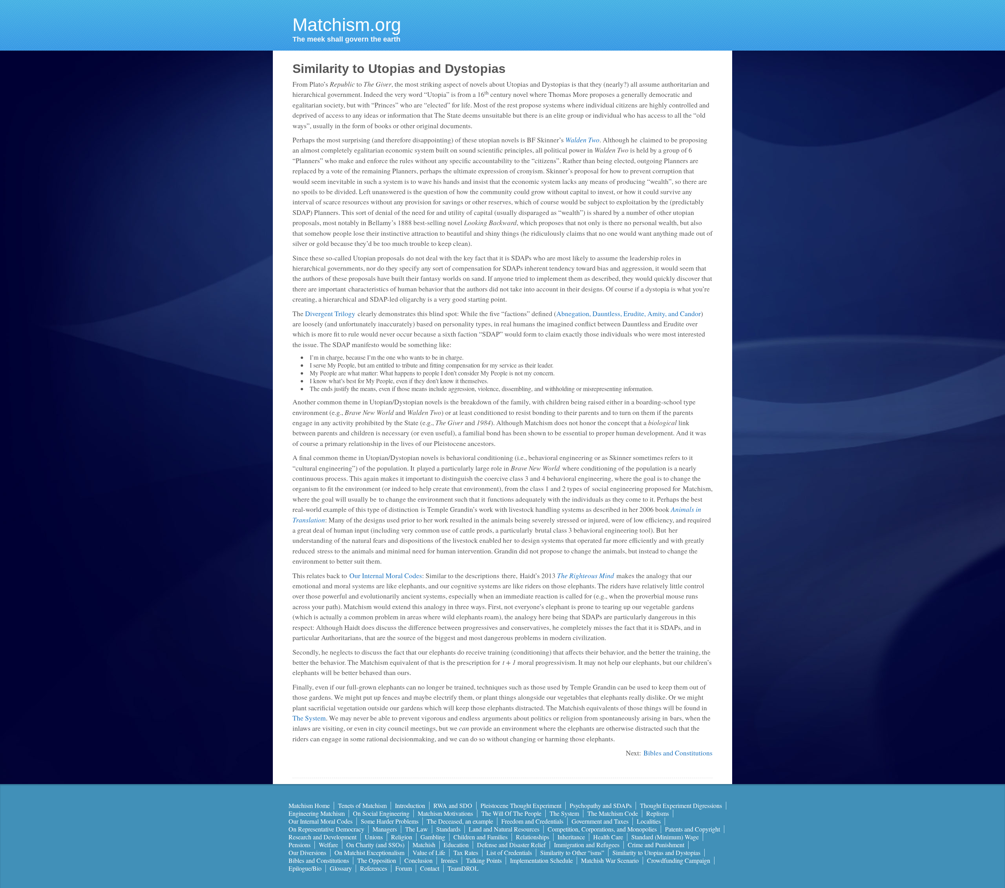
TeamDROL (463, 868)
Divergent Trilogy (330, 313)
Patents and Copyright (692, 829)
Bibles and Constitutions (678, 752)
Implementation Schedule (541, 860)
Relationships (532, 837)
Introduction (410, 805)
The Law (416, 829)
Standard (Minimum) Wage (665, 837)
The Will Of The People (511, 813)
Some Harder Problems (389, 821)
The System (309, 717)
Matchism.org (346, 25)
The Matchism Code (612, 813)
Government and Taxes (600, 821)
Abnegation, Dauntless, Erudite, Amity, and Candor (628, 313)
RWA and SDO (452, 805)
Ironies (449, 860)
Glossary (341, 868)
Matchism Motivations (445, 813)
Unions (374, 837)
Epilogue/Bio (305, 868)
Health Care (608, 837)
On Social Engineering (381, 813)
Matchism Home (309, 805)
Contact (429, 868)
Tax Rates (465, 852)
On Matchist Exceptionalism (369, 852)
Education (456, 845)
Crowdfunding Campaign (678, 860)
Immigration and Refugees (586, 845)
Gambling (432, 837)
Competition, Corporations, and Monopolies (602, 829)
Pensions (300, 845)
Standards (448, 829)
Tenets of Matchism (362, 805)
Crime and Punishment (656, 845)
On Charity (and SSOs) (375, 845)
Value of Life (429, 852)
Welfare (328, 845)
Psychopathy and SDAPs (601, 805)
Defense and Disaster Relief (511, 845)
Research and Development (322, 837)
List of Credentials (509, 852)
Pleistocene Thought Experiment (521, 805)
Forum (403, 868)
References (373, 868)
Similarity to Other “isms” (572, 852)
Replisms (657, 813)
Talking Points (484, 860)
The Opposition (376, 860)
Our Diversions (307, 852)
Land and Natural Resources (504, 829)
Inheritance (571, 837)
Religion (401, 837)
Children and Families (480, 837)
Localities (649, 821)
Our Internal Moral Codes (385, 575)
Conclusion (418, 860)
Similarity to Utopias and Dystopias (656, 852)
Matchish (424, 845)
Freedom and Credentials (532, 821)
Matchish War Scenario (610, 860)
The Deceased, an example (460, 821)
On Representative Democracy (326, 829)
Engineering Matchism (317, 813)
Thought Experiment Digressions (681, 805)
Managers (385, 829)
